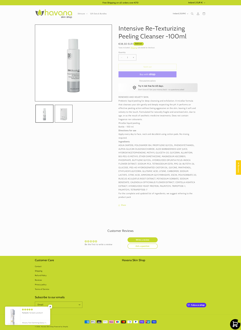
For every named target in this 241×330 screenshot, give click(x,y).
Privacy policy (40, 284)
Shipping (134, 48)
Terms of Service (42, 289)
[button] (82, 13)
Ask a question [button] (142, 246)
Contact (38, 266)
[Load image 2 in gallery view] (64, 114)
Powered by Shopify (61, 326)
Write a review (142, 240)
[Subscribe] (79, 305)
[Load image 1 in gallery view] (44, 114)
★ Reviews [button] (238, 167)
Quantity (122, 52)
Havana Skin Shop (47, 326)
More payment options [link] (147, 80)
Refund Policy (41, 275)
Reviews (38, 280)
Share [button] (123, 205)
